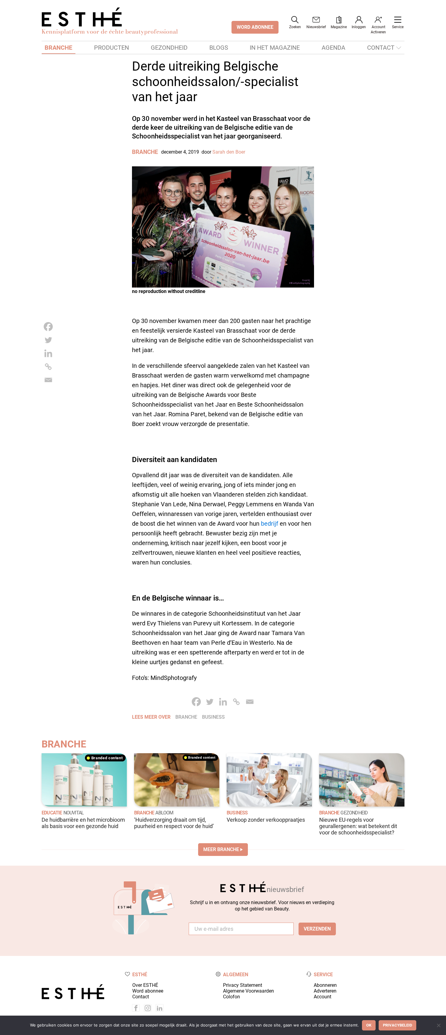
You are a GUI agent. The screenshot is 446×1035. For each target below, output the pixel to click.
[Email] (48, 380)
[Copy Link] (48, 367)
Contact (380, 47)
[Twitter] (48, 340)
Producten (111, 47)
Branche (58, 47)
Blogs (218, 47)
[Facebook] (48, 327)
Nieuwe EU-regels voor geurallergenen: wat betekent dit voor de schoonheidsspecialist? (358, 826)
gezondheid (354, 813)
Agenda (333, 47)
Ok (368, 1025)
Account (322, 997)
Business (237, 813)
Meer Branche (221, 849)
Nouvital (73, 813)
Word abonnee (147, 991)
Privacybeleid (397, 1025)
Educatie (52, 813)
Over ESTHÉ (145, 985)
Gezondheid (169, 47)
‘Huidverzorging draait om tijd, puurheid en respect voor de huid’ (174, 823)
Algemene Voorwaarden (248, 991)
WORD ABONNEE (255, 27)
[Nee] (438, 1025)
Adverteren (325, 991)
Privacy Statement (242, 985)
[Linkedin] (48, 353)
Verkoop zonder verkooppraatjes (266, 820)
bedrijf (269, 523)
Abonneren (325, 985)
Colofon (231, 997)
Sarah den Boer (228, 152)
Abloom (164, 813)
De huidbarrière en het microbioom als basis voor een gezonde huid (83, 823)
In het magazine (275, 47)
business (213, 717)
